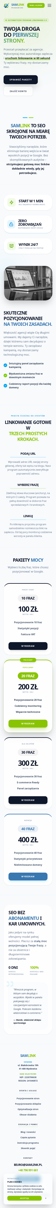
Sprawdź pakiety (21, 79)
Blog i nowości (28, 1132)
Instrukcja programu (28, 1142)
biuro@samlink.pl (28, 1165)
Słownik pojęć (28, 1148)
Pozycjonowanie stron (28, 1098)
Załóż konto (18, 91)
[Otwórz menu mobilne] (49, 5)
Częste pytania (28, 1137)
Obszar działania (28, 1114)
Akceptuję (24, 1198)
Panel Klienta (36, 5)
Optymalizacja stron (28, 1109)
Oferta (13, 20)
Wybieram (27, 646)
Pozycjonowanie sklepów (28, 1103)
